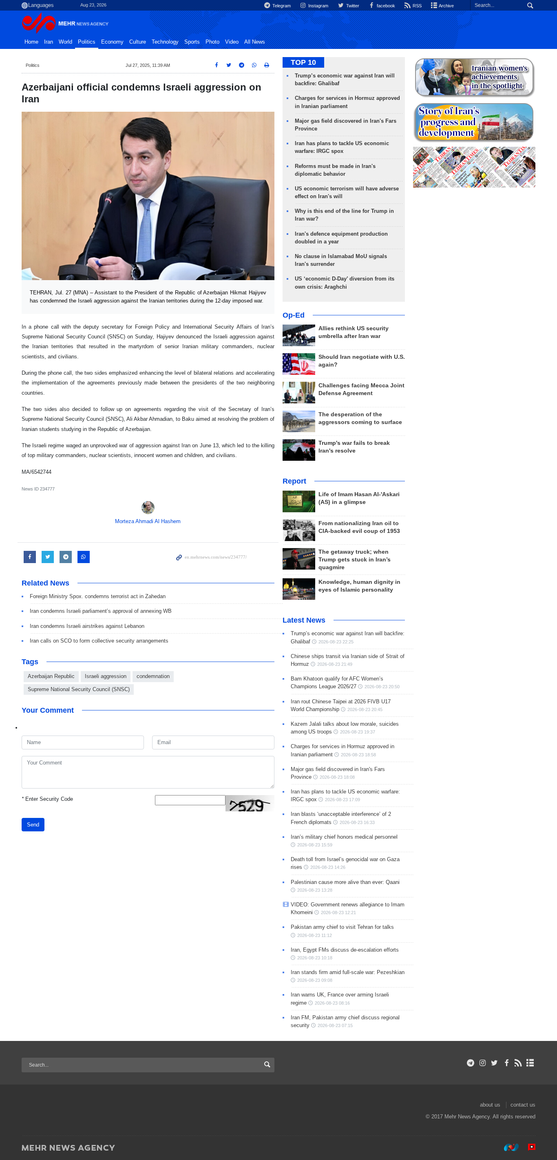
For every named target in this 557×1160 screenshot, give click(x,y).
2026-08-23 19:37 (357, 731)
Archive (446, 5)
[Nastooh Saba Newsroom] (507, 1147)
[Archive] (530, 1063)
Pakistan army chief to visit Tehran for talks (342, 927)
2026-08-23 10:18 (314, 957)
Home (31, 42)
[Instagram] (482, 1063)
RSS (416, 5)
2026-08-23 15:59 (314, 844)
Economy (112, 42)
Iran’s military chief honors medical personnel (344, 837)
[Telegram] (471, 1063)
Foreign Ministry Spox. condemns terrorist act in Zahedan (98, 596)
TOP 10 (303, 62)
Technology (165, 42)
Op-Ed (294, 315)
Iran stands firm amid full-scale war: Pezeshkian (347, 972)
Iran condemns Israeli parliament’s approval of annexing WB (101, 611)
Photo (212, 42)
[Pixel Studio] (527, 1147)
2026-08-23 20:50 (382, 686)
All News (254, 42)
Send (33, 825)
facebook (385, 5)
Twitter (352, 5)
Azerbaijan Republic (51, 676)
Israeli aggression (105, 676)
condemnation (153, 676)
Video (232, 42)
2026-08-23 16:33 (357, 822)
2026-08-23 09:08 (314, 980)
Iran (48, 42)
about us (490, 1105)
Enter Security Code (47, 799)
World (65, 42)
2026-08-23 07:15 (335, 1025)
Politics (86, 42)
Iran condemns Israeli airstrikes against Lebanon (87, 626)
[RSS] (518, 1063)
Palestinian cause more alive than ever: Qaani (345, 882)
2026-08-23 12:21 (338, 912)
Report (294, 481)
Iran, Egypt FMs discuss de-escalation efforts (345, 950)
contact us (523, 1105)
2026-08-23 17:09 (342, 799)
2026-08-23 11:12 (314, 935)
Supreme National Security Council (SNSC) (79, 689)
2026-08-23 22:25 (336, 641)
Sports (192, 42)
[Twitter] (494, 1063)
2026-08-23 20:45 (364, 709)
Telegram (281, 5)
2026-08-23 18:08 (337, 777)
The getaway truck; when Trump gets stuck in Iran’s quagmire (354, 559)
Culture (137, 42)
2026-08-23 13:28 (314, 890)
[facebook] (506, 1063)
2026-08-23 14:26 (327, 867)
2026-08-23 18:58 (358, 754)
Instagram (317, 5)
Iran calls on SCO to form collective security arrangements (99, 641)
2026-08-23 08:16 (332, 1003)
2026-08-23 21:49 (334, 664)
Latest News (304, 620)
